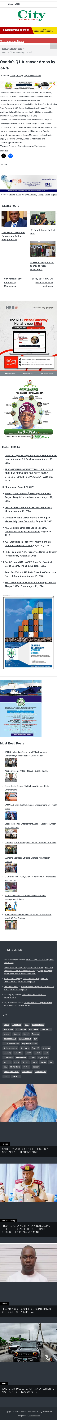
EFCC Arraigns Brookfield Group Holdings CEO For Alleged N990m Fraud (26, 1310)
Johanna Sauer (11, 986)
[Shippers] (21, 736)
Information (8, 1057)
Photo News (11, 487)
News (20, 49)
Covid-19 (35, 1048)
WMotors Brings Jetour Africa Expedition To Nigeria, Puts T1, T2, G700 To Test (28, 1390)
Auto (26, 1025)
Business (35, 1034)
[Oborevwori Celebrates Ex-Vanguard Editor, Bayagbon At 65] (14, 226)
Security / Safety (8, 1221)
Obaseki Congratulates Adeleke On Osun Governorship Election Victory (25, 1150)
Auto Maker (8, 1029)
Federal (38, 1053)
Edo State (18, 1053)
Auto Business (38, 1025)
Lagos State (43, 1057)
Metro (16, 1062)
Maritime (7, 1062)
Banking (17, 1034)
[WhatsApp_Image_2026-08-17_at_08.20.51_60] (28, 375)
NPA (50, 1062)
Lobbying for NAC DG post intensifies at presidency (42, 282)
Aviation (7, 1034)
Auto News (33, 1029)
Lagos (32, 1057)
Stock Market (40, 1072)
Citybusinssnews (10, 1048)
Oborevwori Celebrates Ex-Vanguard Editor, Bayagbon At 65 (13, 236)
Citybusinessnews (29, 1043)
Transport (16, 1076)
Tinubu (6, 1076)
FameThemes (34, 1416)
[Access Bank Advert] (28, 89)
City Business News (12, 41)
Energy (13, 49)
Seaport (36, 1067)
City (35, 1039)
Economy (32, 194)
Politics (26, 1067)
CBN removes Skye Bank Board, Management (13, 282)
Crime (4, 1304)
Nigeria (54, 194)
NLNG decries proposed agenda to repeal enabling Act (42, 266)
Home (5, 49)
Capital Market (25, 1039)
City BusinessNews (32, 75)
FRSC (46, 1053)
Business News (10, 1039)
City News (24, 1048)
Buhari (26, 1034)
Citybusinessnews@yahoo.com (32, 146)
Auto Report (46, 1029)
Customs (46, 1048)
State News (27, 1072)
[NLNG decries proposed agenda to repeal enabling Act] (42, 256)
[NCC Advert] (28, 191)
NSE (5, 1067)
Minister (25, 1062)
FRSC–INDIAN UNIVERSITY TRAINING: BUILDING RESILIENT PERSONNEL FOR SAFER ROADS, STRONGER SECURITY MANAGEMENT (29, 473)
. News (6, 1025)
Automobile (21, 1029)
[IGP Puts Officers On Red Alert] (42, 224)
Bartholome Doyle (12, 978)
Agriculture (16, 1025)
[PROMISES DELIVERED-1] (28, 438)
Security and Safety (11, 1072)
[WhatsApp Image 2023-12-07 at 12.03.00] (28, 671)
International (21, 1057)
